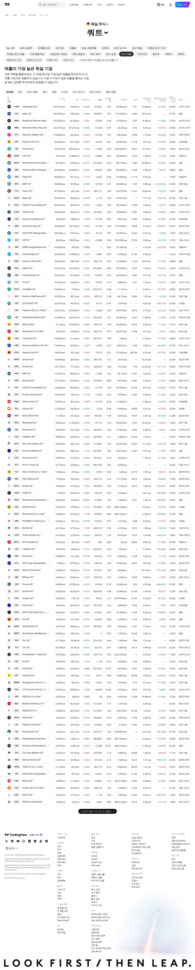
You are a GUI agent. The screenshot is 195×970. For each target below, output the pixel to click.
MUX (17, 514)
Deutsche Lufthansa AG (33, 219)
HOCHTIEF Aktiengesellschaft (35, 233)
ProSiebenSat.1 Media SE (34, 654)
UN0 (16, 177)
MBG (17, 128)
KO (162, 4)
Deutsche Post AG (30, 141)
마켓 (99, 4)
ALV (16, 114)
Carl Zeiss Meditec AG (32, 752)
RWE (17, 373)
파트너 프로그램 (178, 865)
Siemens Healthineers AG (34, 296)
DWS (17, 612)
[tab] (11, 48)
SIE (16, 149)
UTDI (17, 535)
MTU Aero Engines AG (32, 443)
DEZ (16, 795)
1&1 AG (25, 647)
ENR (16, 226)
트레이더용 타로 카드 (100, 917)
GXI (16, 732)
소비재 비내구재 (186, 268)
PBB (16, 746)
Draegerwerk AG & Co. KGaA (35, 682)
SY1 (16, 591)
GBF (16, 577)
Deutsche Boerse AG (31, 450)
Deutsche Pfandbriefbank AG (35, 745)
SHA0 (16, 289)
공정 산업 (183, 184)
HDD (17, 739)
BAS (16, 184)
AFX (16, 753)
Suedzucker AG (29, 457)
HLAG (16, 352)
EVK (16, 394)
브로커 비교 (96, 862)
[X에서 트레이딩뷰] (7, 841)
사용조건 (95, 929)
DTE (16, 135)
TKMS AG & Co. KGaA (32, 766)
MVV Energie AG (29, 542)
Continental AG (29, 338)
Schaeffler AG (28, 289)
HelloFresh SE (28, 507)
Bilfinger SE (27, 577)
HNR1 (16, 261)
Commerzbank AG (30, 275)
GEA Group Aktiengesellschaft (35, 563)
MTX (17, 444)
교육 (134, 865)
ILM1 (17, 781)
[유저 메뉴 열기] (170, 4)
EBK (16, 247)
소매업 (182, 303)
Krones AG (27, 556)
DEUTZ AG (27, 795)
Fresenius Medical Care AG (34, 345)
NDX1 (16, 486)
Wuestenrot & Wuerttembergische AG (35, 500)
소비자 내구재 (185, 106)
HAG (17, 710)
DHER (16, 401)
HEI (16, 317)
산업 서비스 (184, 233)
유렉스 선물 (96, 877)
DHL (16, 142)
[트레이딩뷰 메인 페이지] (7, 5)
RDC (16, 703)
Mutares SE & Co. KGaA (33, 514)
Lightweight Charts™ (180, 844)
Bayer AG (26, 198)
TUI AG (25, 282)
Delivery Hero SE (30, 401)
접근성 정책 (96, 942)
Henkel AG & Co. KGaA (32, 331)
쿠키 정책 (95, 938)
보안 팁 (94, 945)
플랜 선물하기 (97, 847)
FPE (16, 668)
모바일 (60, 929)
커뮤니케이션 (185, 134)
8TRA (16, 212)
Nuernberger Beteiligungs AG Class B (35, 633)
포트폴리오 (62, 908)
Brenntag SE (28, 380)
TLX (16, 191)
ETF (59, 849)
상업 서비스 (184, 788)
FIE (16, 724)
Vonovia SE (27, 584)
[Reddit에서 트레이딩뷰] (47, 841)
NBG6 (16, 633)
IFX (16, 387)
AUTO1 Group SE (30, 465)
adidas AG (27, 268)
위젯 (173, 837)
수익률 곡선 (62, 911)
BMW (16, 121)
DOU (17, 598)
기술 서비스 (184, 240)
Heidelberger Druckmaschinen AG (35, 738)
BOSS (16, 626)
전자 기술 (183, 387)
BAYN (16, 198)
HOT (16, 233)
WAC (17, 760)
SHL (16, 296)
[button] (81, 4)
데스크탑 (61, 932)
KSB (16, 696)
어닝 (59, 892)
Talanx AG (27, 191)
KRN (16, 556)
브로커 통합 (176, 862)
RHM (17, 423)
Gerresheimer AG (30, 731)
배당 (59, 895)
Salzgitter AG (28, 436)
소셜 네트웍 (137, 837)
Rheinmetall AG (29, 422)
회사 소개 (95, 889)
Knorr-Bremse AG (30, 479)
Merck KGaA (28, 324)
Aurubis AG (27, 366)
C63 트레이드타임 (99, 920)
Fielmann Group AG (31, 724)
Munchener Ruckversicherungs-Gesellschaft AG (35, 163)
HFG (16, 507)
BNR (16, 380)
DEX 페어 (61, 862)
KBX (16, 479)
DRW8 (16, 682)
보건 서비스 (184, 310)
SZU (16, 458)
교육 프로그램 (177, 868)
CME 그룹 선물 (98, 874)
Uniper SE (26, 177)
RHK (16, 802)
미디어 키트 (96, 905)
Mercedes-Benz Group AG (34, 127)
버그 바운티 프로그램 (100, 948)
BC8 (16, 528)
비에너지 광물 (185, 254)
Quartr (43, 874)
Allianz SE (26, 113)
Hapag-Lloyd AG (30, 352)
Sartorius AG (28, 675)
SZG (16, 437)
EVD (16, 689)
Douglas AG (27, 598)
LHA (16, 219)
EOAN (16, 156)
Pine (59, 865)
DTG (16, 205)
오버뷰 (94, 856)
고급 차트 (175, 847)
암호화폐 (61, 856)
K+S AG (25, 661)
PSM (17, 654)
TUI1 (17, 282)
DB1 (16, 451)
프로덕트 (74, 4)
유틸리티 (183, 156)
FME (16, 345)
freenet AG (27, 717)
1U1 (16, 647)
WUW (16, 500)
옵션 (59, 914)
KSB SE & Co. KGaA (31, 696)
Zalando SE (27, 408)
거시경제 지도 (63, 917)
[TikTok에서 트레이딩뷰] (41, 841)
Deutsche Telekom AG (32, 134)
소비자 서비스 (185, 282)
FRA (16, 605)
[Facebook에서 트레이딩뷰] (12, 841)
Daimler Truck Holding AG (34, 205)
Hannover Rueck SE (31, 261)
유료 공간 (136, 887)
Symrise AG (27, 591)
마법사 (135, 880)
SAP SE (25, 240)
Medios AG (27, 781)
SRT (16, 675)
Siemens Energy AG (31, 226)
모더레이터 (137, 853)
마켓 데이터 (96, 844)
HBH (16, 521)
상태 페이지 (96, 951)
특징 (93, 837)
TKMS (16, 767)
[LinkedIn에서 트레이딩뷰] (29, 841)
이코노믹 (61, 889)
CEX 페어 (61, 859)
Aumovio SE (27, 359)
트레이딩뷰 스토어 (99, 914)
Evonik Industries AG (31, 394)
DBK (16, 170)
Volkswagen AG (29, 106)
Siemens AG (27, 148)
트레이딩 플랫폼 (178, 850)
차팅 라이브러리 (178, 840)
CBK (16, 275)
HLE (16, 472)
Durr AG (26, 640)
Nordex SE (27, 486)
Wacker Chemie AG (31, 570)
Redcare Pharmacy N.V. (33, 703)
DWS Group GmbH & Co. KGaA (35, 612)
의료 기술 (183, 198)
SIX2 (17, 619)
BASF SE (26, 184)
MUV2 (16, 163)
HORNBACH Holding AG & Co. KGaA (35, 521)
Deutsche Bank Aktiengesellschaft (35, 170)
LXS (16, 549)
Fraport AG (27, 605)
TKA (16, 254)
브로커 (109, 4)
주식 (59, 846)
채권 (59, 852)
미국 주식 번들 (97, 880)
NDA (17, 366)
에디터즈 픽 (137, 868)
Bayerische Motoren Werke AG (35, 120)
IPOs (59, 899)
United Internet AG (31, 535)
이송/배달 (183, 141)
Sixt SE (25, 619)
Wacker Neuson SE (31, 759)
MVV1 (16, 542)
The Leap (95, 865)
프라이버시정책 (98, 935)
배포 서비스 (184, 380)
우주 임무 (95, 892)
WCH (16, 570)
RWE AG (26, 373)
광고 (173, 859)
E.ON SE (26, 156)
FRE (16, 310)
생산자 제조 (184, 148)
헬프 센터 (95, 899)
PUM (17, 493)
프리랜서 (136, 883)
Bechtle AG (27, 528)
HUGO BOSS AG (29, 626)
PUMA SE (26, 493)
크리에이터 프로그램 (141, 847)
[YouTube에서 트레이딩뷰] (18, 841)
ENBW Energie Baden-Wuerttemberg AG (35, 247)
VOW (16, 106)
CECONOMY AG (29, 303)
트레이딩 (136, 862)
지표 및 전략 (137, 877)
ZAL (16, 408)
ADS (16, 268)
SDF (16, 661)
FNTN (16, 717)
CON (17, 338)
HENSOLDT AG (29, 710)
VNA (17, 584)
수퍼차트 (61, 837)
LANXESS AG (28, 549)
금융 (181, 113)
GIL (16, 774)
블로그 (94, 895)
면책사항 (95, 932)
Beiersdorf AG (28, 429)
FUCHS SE (27, 668)
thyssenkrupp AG (30, 254)
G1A (16, 563)
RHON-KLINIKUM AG (32, 802)
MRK (17, 324)
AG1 (16, 465)
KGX (16, 415)
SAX (16, 788)
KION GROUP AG (30, 415)
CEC (16, 303)
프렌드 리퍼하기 (139, 844)
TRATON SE (27, 212)
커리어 (94, 902)
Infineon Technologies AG (34, 387)
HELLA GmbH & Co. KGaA (34, 472)
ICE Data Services (37, 855)
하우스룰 (136, 850)
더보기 (121, 4)
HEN (16, 331)
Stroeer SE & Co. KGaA (32, 788)
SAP (16, 240)
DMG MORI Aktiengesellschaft (35, 774)
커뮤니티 (88, 4)
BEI (16, 430)
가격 (93, 840)
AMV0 (16, 359)
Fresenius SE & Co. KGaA (33, 310)
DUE (16, 640)
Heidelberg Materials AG (33, 317)
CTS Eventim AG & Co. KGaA (35, 689)
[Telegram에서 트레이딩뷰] (35, 841)
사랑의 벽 (136, 840)
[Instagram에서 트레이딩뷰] (24, 841)
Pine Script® (63, 920)
